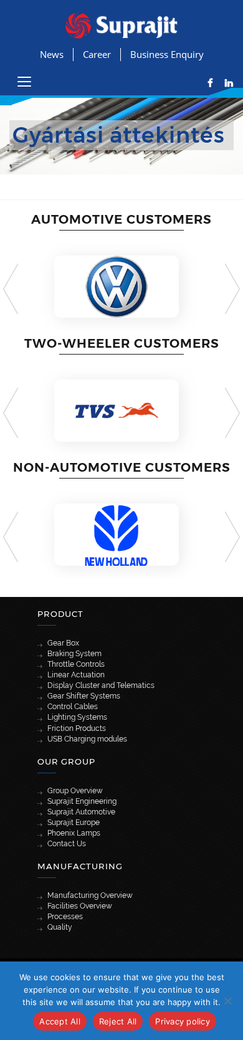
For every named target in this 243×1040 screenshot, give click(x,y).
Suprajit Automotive (81, 812)
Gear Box (63, 643)
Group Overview (75, 790)
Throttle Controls (76, 664)
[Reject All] (227, 1001)
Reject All (118, 1021)
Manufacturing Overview (90, 895)
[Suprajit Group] (121, 25)
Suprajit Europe (73, 822)
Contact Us (66, 843)
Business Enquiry (167, 54)
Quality (59, 927)
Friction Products (76, 728)
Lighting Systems (77, 717)
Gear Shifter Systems (83, 696)
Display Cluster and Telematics (101, 685)
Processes (65, 916)
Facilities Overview (79, 906)
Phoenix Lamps (73, 833)
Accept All (59, 1021)
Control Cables (72, 706)
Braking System (74, 653)
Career (97, 54)
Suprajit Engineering (82, 801)
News (52, 54)
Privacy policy (182, 1021)
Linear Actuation (76, 674)
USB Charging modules (87, 739)
